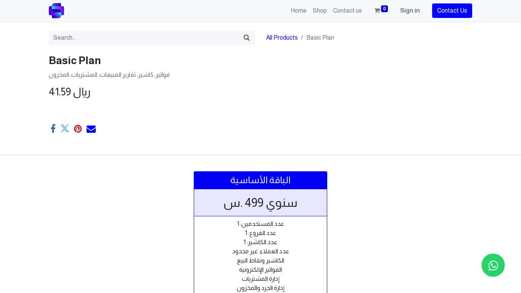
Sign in (410, 10)
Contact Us (452, 10)
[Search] (247, 38)
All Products (282, 37)
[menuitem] (299, 10)
